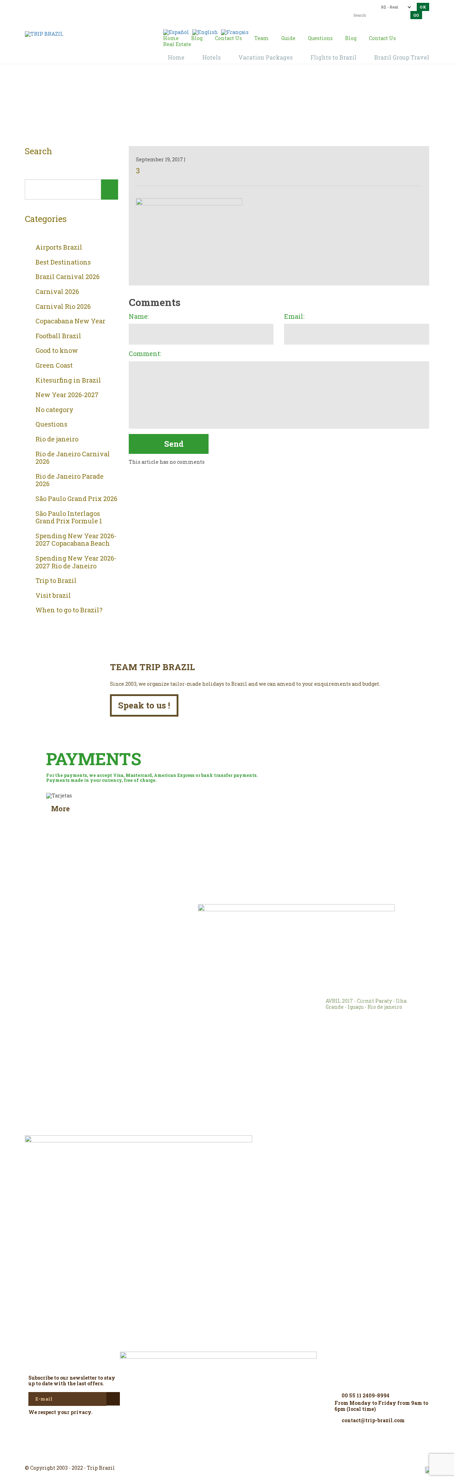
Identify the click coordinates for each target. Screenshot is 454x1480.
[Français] (235, 31)
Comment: (145, 354)
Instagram (227, 1455)
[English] (205, 31)
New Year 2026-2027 (67, 395)
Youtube (244, 1455)
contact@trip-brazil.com (214, 6)
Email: (294, 317)
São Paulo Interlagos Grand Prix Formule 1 (68, 517)
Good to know (56, 351)
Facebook (210, 1455)
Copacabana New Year (70, 321)
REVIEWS (124, 919)
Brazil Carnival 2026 (67, 277)
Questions (51, 424)
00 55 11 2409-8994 (75, 6)
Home (218, 107)
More (60, 809)
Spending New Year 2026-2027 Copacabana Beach (75, 539)
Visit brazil (53, 596)
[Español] (176, 31)
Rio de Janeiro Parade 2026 (69, 480)
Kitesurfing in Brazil (68, 380)
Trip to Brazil (56, 581)
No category (54, 410)
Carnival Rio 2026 (63, 307)
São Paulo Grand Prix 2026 (76, 499)
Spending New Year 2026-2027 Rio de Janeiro (75, 562)
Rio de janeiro (56, 439)
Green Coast (54, 365)
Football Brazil (58, 336)
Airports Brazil (58, 247)
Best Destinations (63, 262)
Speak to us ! (144, 705)
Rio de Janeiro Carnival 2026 (72, 458)
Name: (139, 317)
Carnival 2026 (57, 292)
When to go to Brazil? (69, 610)
